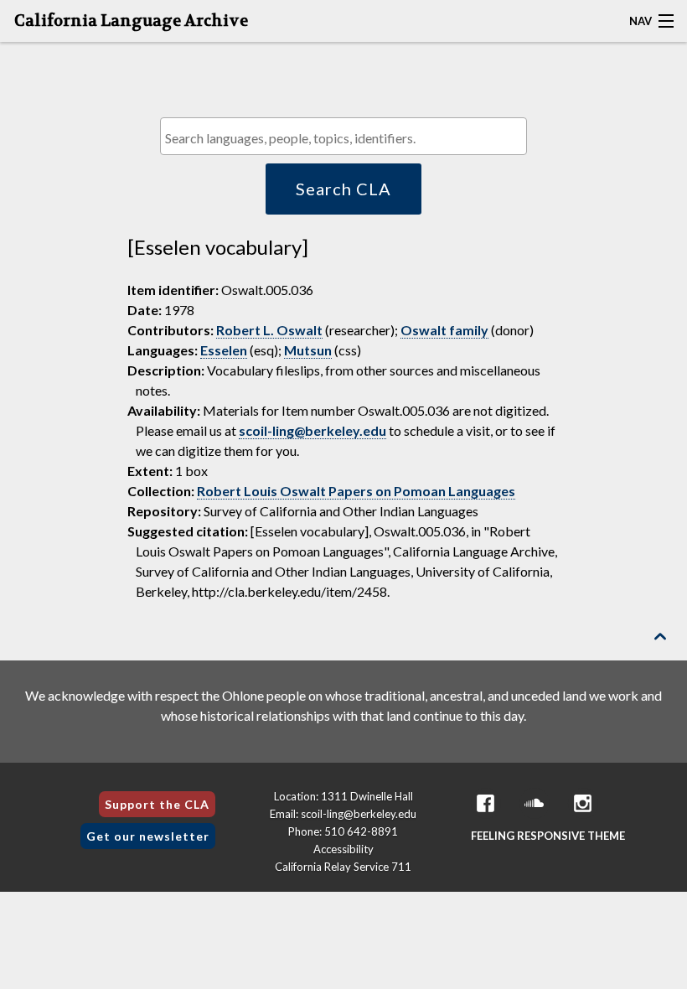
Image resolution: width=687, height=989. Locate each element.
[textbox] (347, 137)
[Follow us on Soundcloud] (534, 803)
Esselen (223, 350)
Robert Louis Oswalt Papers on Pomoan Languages (356, 491)
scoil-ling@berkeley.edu (312, 430)
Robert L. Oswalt (269, 330)
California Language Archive (131, 21)
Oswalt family (444, 330)
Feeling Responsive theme (548, 835)
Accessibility (343, 849)
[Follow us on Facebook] (486, 803)
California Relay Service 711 (343, 866)
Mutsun (308, 350)
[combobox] (343, 136)
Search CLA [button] (343, 189)
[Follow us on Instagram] (583, 803)
